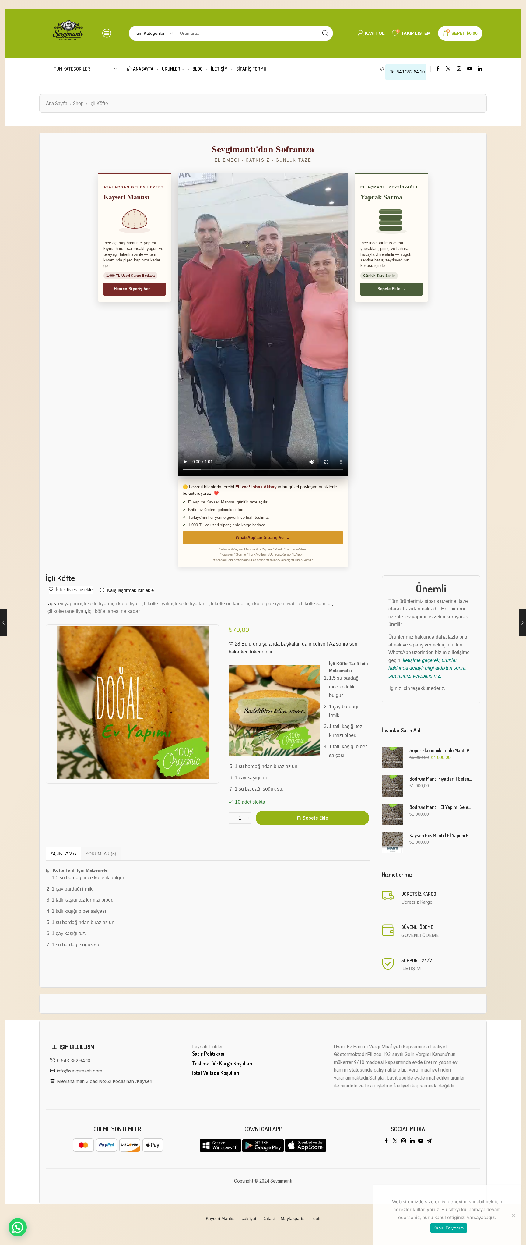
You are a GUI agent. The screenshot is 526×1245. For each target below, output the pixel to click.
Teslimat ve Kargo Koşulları (222, 1063)
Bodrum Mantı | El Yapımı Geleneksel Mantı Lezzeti (441, 807)
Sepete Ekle (315, 817)
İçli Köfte (98, 103)
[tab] (63, 854)
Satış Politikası (208, 1053)
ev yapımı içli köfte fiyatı (83, 603)
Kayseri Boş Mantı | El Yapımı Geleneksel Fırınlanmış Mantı (441, 835)
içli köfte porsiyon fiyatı (271, 603)
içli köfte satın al (314, 603)
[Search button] (325, 33)
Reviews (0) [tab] (101, 854)
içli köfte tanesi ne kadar (114, 611)
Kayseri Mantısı (221, 1218)
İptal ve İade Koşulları (215, 1072)
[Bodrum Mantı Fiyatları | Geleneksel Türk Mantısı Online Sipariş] (392, 786)
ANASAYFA (143, 69)
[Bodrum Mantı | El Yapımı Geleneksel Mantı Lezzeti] (392, 814)
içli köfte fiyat (125, 603)
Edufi (315, 1218)
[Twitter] (448, 69)
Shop (78, 103)
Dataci (268, 1218)
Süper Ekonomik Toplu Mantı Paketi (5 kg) (441, 750)
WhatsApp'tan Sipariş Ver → (263, 537)
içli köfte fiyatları (188, 603)
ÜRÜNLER (171, 69)
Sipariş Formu (251, 69)
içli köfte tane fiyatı (66, 611)
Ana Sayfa (56, 103)
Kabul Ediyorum (448, 1227)
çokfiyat (249, 1218)
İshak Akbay (264, 487)
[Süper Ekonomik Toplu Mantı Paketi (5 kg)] (392, 757)
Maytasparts (292, 1218)
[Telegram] (429, 1140)
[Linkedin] (480, 69)
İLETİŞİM (219, 69)
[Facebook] (438, 69)
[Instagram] (459, 69)
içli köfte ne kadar (226, 603)
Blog (197, 69)
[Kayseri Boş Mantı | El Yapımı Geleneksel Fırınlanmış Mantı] (392, 842)
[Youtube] (469, 69)
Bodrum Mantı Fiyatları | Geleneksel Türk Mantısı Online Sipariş (441, 779)
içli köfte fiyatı (154, 603)
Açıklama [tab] (63, 853)
